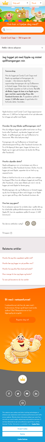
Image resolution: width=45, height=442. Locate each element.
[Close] (40, 408)
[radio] (27, 223)
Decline (22, 434)
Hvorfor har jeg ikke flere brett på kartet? (17, 269)
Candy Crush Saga (8, 38)
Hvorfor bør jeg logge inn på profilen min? (17, 263)
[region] (22, 424)
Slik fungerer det (24, 38)
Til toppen (6, 233)
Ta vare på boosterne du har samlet (15, 280)
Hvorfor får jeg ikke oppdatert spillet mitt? (17, 258)
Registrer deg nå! (22, 320)
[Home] (5, 3)
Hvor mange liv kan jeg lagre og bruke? (17, 274)
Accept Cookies (22, 429)
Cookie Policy (36, 424)
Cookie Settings (22, 439)
